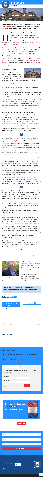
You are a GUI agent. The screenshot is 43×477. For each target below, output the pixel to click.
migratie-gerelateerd (6, 26)
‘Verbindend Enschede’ (28, 267)
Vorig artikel (11, 324)
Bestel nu (21, 424)
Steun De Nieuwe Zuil (7, 463)
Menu (40, 3)
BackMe (18, 287)
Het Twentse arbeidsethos (10, 313)
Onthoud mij (8, 386)
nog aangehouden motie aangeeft (24, 149)
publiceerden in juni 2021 (31, 121)
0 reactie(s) (30, 303)
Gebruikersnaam (7, 376)
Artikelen (4, 465)
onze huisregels (14, 356)
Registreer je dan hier (23, 362)
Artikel (15, 20)
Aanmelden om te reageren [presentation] (11, 366)
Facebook (19, 464)
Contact (4, 468)
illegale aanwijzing (12, 140)
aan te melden (20, 359)
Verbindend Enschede (16, 32)
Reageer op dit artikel (9, 304)
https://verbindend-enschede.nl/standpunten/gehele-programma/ (21, 255)
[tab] (10, 367)
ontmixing (21, 51)
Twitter (16, 464)
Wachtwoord (6, 380)
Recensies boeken (6, 467)
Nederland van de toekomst (23, 49)
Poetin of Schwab (8, 312)
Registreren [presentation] (23, 367)
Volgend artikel (31, 324)
